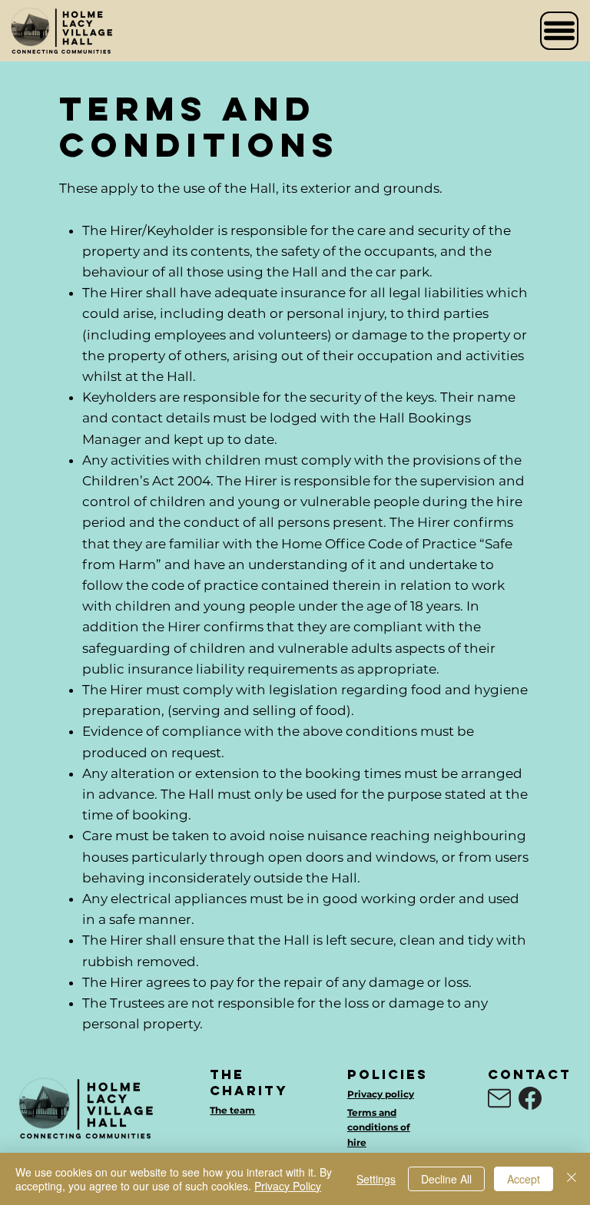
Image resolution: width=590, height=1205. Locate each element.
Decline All (446, 1179)
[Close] (571, 1179)
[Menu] (559, 31)
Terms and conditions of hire (378, 1127)
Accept (523, 1179)
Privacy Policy (287, 1185)
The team (232, 1110)
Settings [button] (376, 1179)
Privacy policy (380, 1094)
